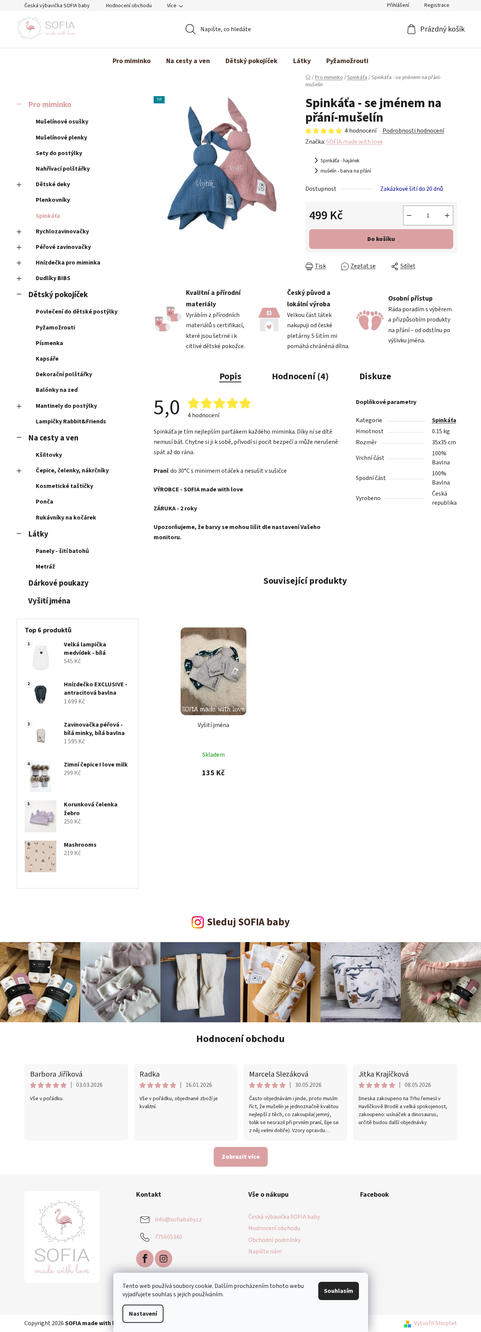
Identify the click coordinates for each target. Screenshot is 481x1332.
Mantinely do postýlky (66, 406)
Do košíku (381, 239)
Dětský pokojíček (58, 294)
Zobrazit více (241, 1157)
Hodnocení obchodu (129, 6)
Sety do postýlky (59, 153)
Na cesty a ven (53, 437)
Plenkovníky (53, 200)
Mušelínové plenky (61, 137)
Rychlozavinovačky (62, 231)
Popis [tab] (230, 376)
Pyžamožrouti (55, 327)
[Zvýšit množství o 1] (447, 215)
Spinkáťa (48, 216)
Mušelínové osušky (62, 121)
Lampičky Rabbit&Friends (71, 421)
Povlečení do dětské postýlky (76, 311)
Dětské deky (53, 184)
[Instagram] (163, 1258)
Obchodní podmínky (274, 1240)
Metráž (45, 566)
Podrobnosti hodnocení (413, 131)
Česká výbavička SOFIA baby (57, 6)
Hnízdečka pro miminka (68, 262)
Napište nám (265, 1251)
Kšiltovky (49, 455)
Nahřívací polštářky (63, 169)
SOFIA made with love (354, 142)
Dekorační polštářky (64, 374)
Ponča (44, 501)
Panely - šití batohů (62, 551)
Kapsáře (47, 359)
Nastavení (143, 1314)
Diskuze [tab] (375, 376)
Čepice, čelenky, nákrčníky (72, 470)
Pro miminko (49, 104)
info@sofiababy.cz (178, 1219)
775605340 (168, 1237)
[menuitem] (131, 61)
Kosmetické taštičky (64, 486)
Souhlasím (338, 1291)
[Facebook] (145, 1258)
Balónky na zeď (57, 390)
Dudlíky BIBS (53, 278)
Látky (38, 534)
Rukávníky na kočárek (66, 517)
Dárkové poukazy (58, 583)
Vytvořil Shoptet (435, 1323)
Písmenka (49, 343)
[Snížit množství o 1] (409, 215)
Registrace (436, 5)
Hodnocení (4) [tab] (300, 376)
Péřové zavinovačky (63, 247)
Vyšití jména (49, 601)
